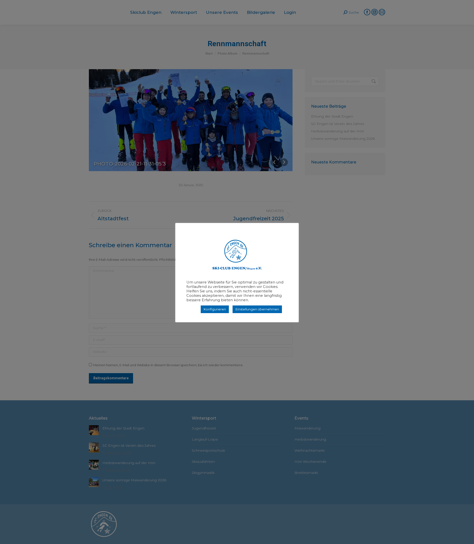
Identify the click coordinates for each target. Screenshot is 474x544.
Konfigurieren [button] (215, 309)
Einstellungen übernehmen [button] (257, 309)
